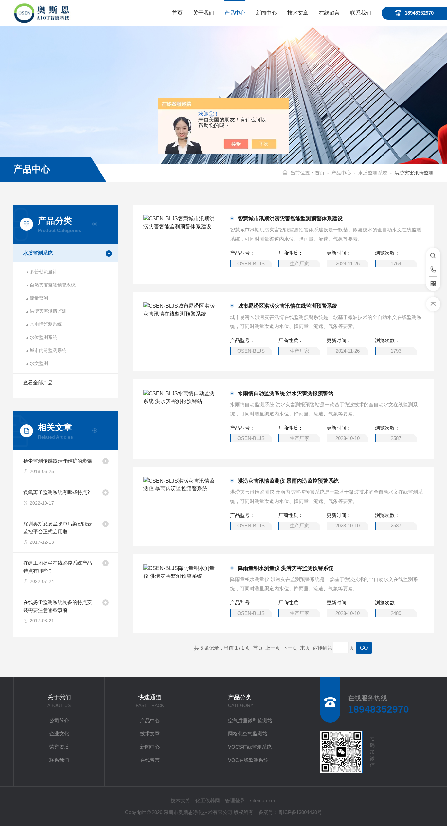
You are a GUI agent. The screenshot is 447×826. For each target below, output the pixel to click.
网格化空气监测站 (247, 733)
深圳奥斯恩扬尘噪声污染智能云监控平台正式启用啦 (57, 527)
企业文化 (59, 733)
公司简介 (59, 720)
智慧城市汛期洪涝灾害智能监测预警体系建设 (290, 218)
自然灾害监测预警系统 (53, 284)
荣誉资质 (59, 747)
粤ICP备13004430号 (300, 812)
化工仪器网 (207, 800)
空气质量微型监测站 (250, 720)
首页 (177, 13)
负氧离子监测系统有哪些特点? (56, 492)
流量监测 (39, 298)
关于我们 (203, 13)
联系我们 (360, 13)
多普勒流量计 (43, 271)
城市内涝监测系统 (48, 350)
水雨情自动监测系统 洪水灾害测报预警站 (285, 393)
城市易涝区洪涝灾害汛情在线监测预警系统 (287, 306)
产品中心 (234, 13)
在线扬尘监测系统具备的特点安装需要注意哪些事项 (57, 606)
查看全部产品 (38, 382)
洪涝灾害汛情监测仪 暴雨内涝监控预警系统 (288, 481)
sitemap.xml (263, 800)
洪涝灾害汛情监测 (48, 311)
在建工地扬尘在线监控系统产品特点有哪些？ (57, 567)
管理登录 (235, 800)
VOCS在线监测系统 (250, 747)
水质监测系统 (372, 172)
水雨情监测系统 (46, 324)
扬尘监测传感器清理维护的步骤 (57, 461)
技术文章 (297, 13)
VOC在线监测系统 (248, 760)
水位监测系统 (43, 337)
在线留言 (329, 13)
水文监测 (39, 363)
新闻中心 (266, 13)
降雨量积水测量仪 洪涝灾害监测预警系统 (285, 568)
